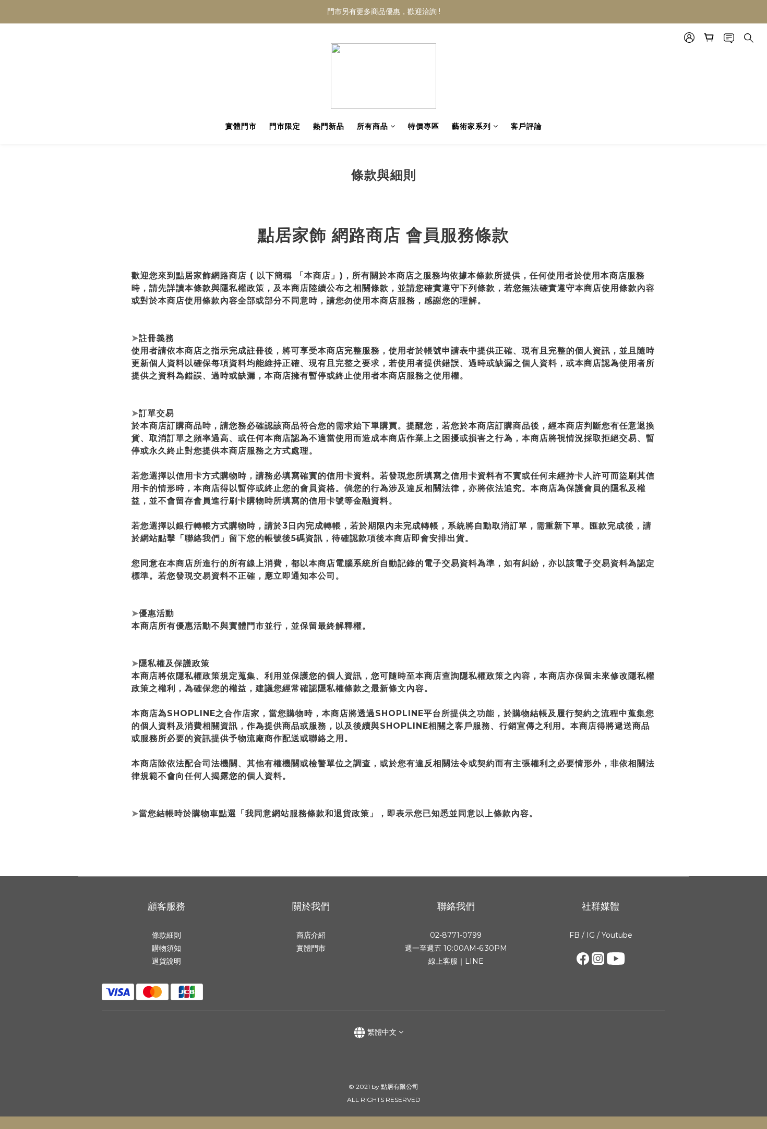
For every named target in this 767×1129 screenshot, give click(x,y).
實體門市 (241, 126)
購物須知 (166, 948)
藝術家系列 (471, 126)
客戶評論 (526, 126)
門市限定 (285, 126)
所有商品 (372, 126)
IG (589, 935)
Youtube (617, 935)
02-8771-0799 (456, 935)
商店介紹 (311, 935)
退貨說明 (166, 961)
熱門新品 (328, 126)
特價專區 (423, 126)
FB (574, 935)
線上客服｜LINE (456, 961)
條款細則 (166, 935)
